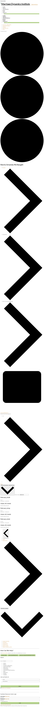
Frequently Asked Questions (8, 670)
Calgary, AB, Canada (5, 503)
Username (4, 696)
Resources (5, 672)
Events (4, 167)
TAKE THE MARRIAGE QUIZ (13, 655)
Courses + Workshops (7, 665)
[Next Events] (23, 482)
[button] (34, 4)
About (4, 664)
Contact (5, 674)
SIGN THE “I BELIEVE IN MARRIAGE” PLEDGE (27, 655)
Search (1, 661)
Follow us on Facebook (5, 688)
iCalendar (5, 642)
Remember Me (5, 701)
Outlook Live (5, 644)
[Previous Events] (3, 416)
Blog (4, 671)
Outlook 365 (5, 643)
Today (1, 484)
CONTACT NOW (3, 655)
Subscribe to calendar (4, 608)
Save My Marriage (6, 666)
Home (4, 663)
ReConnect (5, 667)
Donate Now (8, 1)
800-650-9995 (4, 653)
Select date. (17, 494)
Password (4, 698)
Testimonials (5, 669)
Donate (4, 673)
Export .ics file (5, 645)
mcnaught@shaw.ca (4, 412)
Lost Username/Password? (5, 704)
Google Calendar (6, 641)
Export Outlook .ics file (7, 647)
